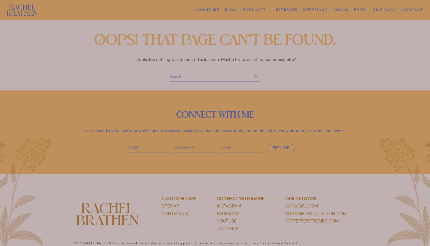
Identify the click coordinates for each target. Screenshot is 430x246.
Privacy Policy (258, 243)
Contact (412, 10)
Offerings (315, 10)
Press (360, 10)
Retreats (287, 10)
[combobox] (210, 76)
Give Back (384, 10)
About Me (207, 10)
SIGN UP (281, 148)
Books (340, 10)
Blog (231, 10)
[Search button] (255, 77)
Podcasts (254, 10)
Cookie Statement (285, 243)
